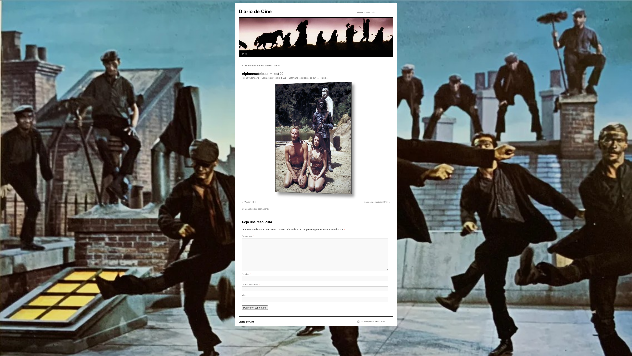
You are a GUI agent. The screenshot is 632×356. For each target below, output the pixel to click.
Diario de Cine (255, 11)
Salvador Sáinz (252, 77)
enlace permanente (260, 208)
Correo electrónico (251, 284)
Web (244, 295)
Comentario (248, 236)
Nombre (246, 273)
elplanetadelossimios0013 (376, 201)
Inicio (244, 53)
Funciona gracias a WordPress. (372, 321)
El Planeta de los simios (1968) (261, 65)
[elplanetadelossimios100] (316, 140)
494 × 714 (317, 77)
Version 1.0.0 (250, 201)
